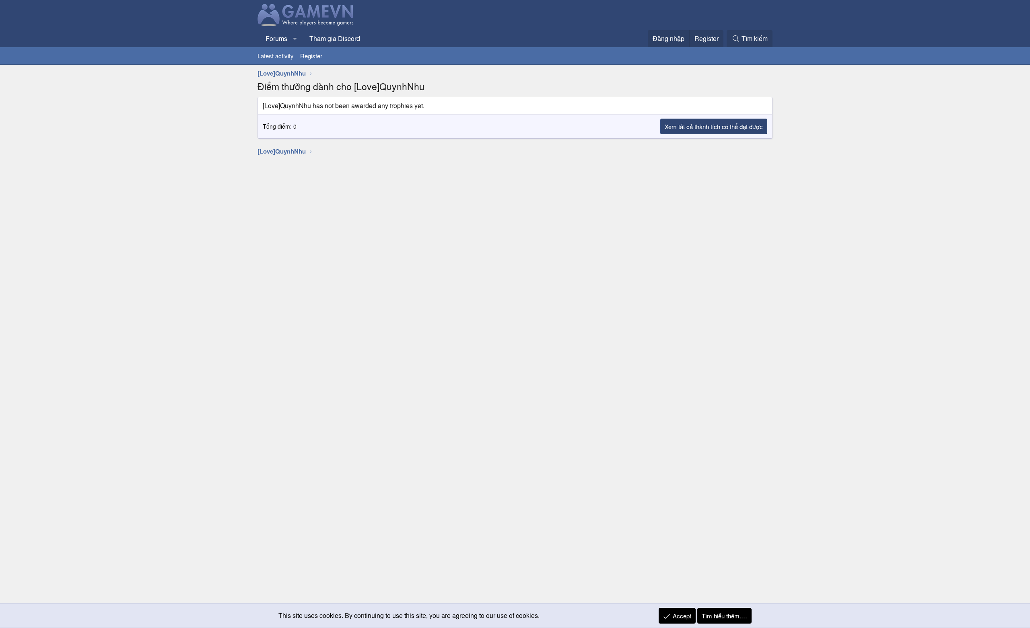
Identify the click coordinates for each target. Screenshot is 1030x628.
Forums (276, 38)
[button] (295, 38)
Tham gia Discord (334, 38)
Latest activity (276, 55)
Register (311, 55)
